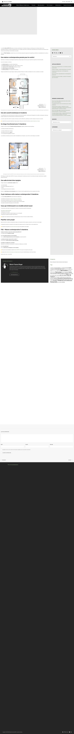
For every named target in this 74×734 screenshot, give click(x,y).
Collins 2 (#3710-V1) (17, 249)
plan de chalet (63, 275)
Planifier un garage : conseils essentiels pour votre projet (61, 69)
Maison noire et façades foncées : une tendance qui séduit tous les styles (61, 67)
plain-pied (51, 275)
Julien (53, 103)
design (51, 270)
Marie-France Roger (55, 110)
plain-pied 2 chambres (56, 275)
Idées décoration (41, 5)
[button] (52, 53)
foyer (56, 272)
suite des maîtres (62, 279)
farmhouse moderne (52, 272)
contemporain (57, 269)
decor (70, 269)
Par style (33, 5)
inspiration (67, 272)
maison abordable (53, 273)
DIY (57, 270)
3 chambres (52, 267)
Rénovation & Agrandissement (64, 278)
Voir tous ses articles (14, 274)
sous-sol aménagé (56, 279)
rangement (56, 278)
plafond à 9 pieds (70, 273)
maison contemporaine (14, 200)
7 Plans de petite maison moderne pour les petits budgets (20, 422)
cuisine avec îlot (67, 269)
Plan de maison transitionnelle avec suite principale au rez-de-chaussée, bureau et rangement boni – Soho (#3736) (33, 376)
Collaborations (58, 5)
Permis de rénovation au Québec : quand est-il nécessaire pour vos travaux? (61, 77)
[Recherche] (61, 56)
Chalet (70, 267)
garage (60, 272)
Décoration (64, 270)
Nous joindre (68, 1)
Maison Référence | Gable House (22, 5)
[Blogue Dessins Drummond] (6, 5)
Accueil (63, 1)
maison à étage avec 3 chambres (15, 198)
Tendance (55, 280)
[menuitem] (63, 1)
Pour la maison (50, 5)
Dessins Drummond (67, 5)
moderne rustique (64, 273)
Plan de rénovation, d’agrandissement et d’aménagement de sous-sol (61, 74)
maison (70, 272)
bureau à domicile (65, 267)
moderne (59, 273)
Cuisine (62, 269)
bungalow (58, 267)
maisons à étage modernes (6, 210)
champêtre (52, 269)
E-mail (26, 444)
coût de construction (14, 226)
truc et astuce (59, 282)
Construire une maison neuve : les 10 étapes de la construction (60, 72)
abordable (55, 267)
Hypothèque (63, 272)
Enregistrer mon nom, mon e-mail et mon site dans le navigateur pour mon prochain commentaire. (16, 449)
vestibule (63, 282)
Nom (2, 444)
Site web (51, 444)
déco (59, 270)
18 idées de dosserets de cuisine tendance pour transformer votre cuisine (24, 331)
